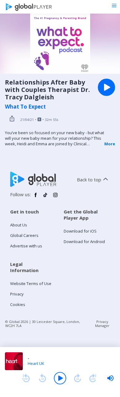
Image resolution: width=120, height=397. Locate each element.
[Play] (60, 378)
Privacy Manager (102, 324)
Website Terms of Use (30, 283)
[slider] (110, 378)
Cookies (17, 304)
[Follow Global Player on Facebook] (35, 197)
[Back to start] (26, 378)
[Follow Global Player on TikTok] (45, 197)
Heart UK (36, 363)
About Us (18, 225)
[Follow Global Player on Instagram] (55, 197)
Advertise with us (26, 246)
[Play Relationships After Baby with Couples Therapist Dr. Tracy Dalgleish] (106, 87)
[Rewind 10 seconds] (42, 378)
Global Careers (24, 235)
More (109, 144)
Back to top (89, 179)
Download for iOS (80, 231)
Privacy (17, 294)
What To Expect (25, 106)
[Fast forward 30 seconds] (77, 378)
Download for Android (84, 241)
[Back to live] (93, 378)
